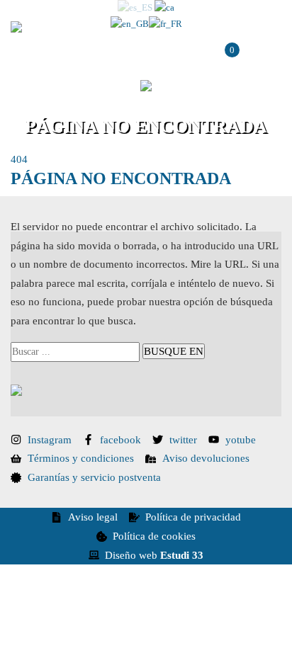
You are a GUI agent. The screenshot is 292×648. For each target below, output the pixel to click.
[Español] (135, 8)
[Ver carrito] (223, 56)
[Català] (164, 8)
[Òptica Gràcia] (104, 27)
